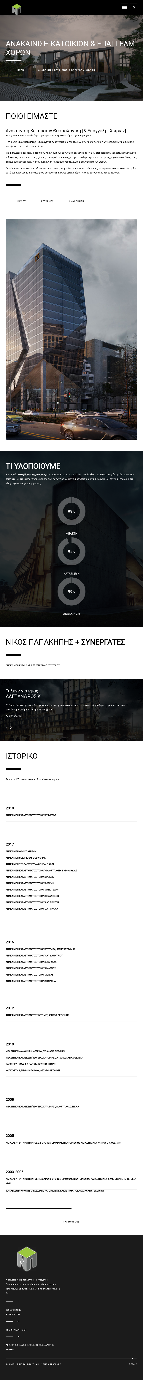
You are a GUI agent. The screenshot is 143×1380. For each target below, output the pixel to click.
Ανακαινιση (76, 201)
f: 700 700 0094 (13, 1314)
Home (21, 70)
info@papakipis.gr (16, 1330)
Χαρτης (10, 1350)
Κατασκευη (48, 201)
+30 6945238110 (13, 1310)
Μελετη (23, 201)
